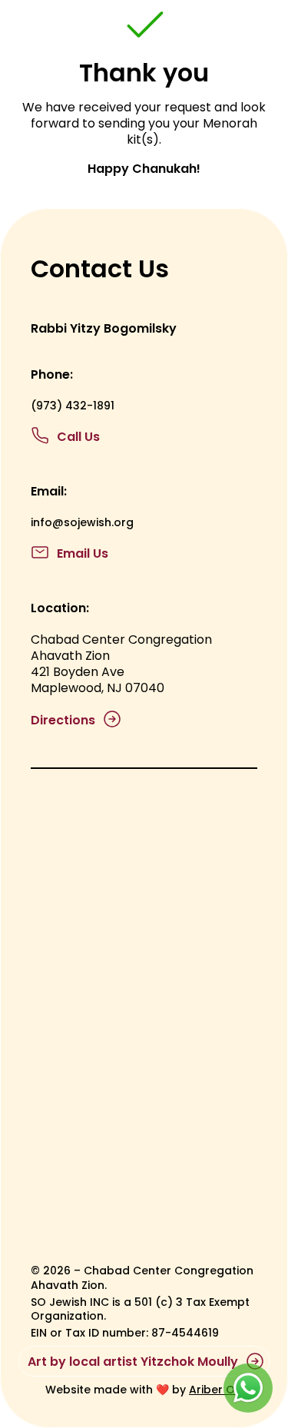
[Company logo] (80, 32)
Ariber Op (216, 1389)
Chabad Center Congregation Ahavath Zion (123, 647)
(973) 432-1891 (72, 405)
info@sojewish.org (82, 522)
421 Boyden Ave (77, 672)
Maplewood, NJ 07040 (97, 688)
